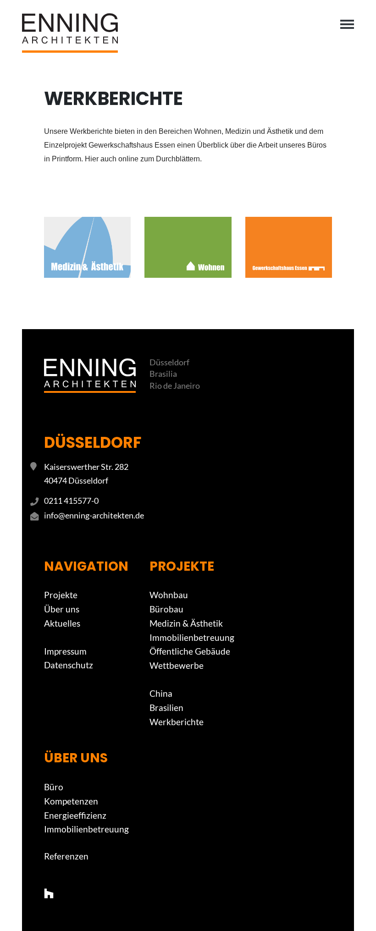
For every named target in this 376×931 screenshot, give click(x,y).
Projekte (60, 594)
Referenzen (66, 856)
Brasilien (166, 707)
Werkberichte (176, 721)
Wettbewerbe (176, 665)
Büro (53, 787)
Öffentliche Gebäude (189, 651)
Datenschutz (68, 665)
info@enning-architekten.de (94, 515)
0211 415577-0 (71, 501)
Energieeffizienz (75, 815)
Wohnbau (168, 594)
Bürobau (166, 609)
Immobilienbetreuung (191, 637)
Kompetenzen (71, 801)
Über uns (61, 609)
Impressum (65, 651)
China (160, 693)
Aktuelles (62, 623)
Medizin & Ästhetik (186, 623)
